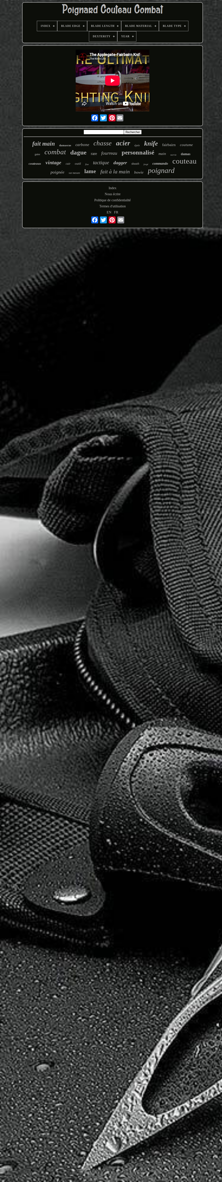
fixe (87, 164)
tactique (101, 162)
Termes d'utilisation (112, 206)
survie (173, 154)
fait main (43, 143)
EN (109, 212)
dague (78, 152)
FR (116, 212)
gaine (37, 154)
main (162, 154)
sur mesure (74, 172)
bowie (139, 172)
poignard (161, 170)
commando (160, 163)
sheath (135, 163)
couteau (184, 161)
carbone (82, 144)
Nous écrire (113, 194)
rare (94, 153)
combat (55, 152)
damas (185, 154)
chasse (102, 143)
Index (112, 188)
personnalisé (138, 152)
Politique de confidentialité (112, 200)
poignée (57, 172)
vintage (53, 162)
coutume (186, 145)
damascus (65, 145)
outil (78, 163)
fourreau (109, 153)
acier (123, 143)
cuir (68, 163)
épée (137, 145)
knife (151, 143)
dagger (120, 162)
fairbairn (169, 145)
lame (90, 171)
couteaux (35, 163)
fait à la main (115, 171)
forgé (146, 164)
